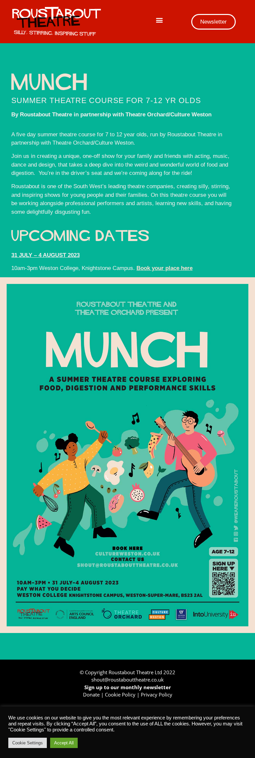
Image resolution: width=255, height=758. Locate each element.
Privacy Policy (156, 694)
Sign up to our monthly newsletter (127, 687)
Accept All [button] (64, 742)
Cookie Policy (120, 694)
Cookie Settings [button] (27, 742)
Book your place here (164, 268)
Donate (91, 694)
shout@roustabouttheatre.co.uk (127, 679)
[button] (159, 20)
